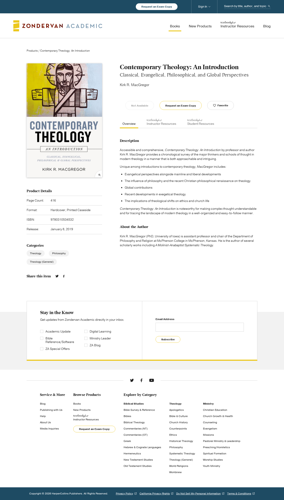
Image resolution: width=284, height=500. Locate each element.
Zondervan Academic (57, 25)
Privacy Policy (124, 493)
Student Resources (200, 124)
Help (43, 416)
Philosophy (59, 253)
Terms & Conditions (239, 493)
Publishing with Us (51, 410)
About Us (45, 422)
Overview (129, 124)
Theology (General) (41, 262)
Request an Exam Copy (156, 6)
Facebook (64, 276)
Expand (98, 173)
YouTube (151, 380)
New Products (82, 410)
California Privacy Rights (155, 493)
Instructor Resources (161, 124)
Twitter (57, 276)
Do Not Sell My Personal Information (198, 493)
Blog (42, 403)
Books (77, 403)
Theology (35, 253)
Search (269, 6)
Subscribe (168, 339)
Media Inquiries (49, 428)
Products (32, 50)
